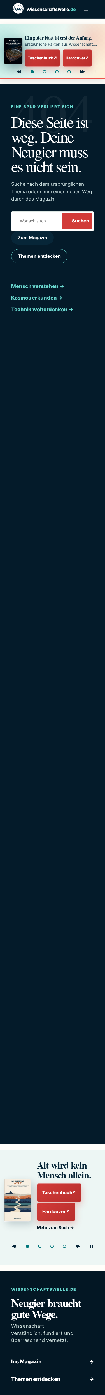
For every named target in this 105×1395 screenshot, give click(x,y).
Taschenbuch (42, 57)
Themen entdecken (39, 256)
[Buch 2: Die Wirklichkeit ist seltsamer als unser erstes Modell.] (44, 72)
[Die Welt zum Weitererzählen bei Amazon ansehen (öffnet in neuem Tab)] (13, 51)
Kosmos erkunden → (36, 297)
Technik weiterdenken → (42, 309)
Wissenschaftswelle (51, 9)
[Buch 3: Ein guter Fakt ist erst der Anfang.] (52, 1246)
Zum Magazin (32, 237)
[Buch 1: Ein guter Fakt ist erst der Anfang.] (32, 72)
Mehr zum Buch (55, 1227)
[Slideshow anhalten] (96, 72)
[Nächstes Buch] (82, 72)
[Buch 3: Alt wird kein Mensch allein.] (57, 72)
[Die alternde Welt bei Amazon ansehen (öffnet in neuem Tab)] (18, 1200)
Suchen (80, 221)
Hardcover (77, 57)
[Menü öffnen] (86, 9)
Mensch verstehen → (37, 286)
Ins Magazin (52, 1361)
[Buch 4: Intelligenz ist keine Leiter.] (69, 72)
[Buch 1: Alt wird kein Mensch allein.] (27, 1246)
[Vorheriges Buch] (19, 72)
